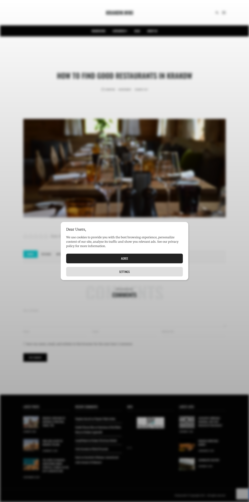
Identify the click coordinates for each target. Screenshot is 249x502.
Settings (124, 272)
